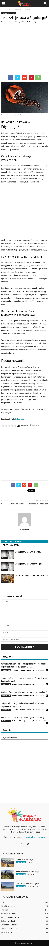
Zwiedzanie (5, 13)
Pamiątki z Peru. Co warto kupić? (28, 871)
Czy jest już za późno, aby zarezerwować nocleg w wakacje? (24, 692)
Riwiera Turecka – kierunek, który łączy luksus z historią (22, 717)
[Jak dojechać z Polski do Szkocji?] (7, 578)
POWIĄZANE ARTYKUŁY (12, 542)
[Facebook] (21, 844)
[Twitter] (27, 844)
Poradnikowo (6, 670)
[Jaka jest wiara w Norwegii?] (7, 566)
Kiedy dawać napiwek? (38, 504)
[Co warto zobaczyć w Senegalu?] (7, 886)
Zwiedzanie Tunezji (9, 928)
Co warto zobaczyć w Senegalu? (27, 883)
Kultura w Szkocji (8, 921)
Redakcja (9, 22)
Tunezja (4, 910)
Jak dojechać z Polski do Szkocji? (31, 575)
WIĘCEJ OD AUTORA (11, 545)
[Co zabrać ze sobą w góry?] (7, 862)
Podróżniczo (6, 684)
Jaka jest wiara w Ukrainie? (28, 552)
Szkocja (13, 13)
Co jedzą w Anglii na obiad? (12, 504)
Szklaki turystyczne (8, 906)
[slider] (8, 425)
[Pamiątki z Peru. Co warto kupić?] (7, 874)
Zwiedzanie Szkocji (9, 925)
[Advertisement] (24, 49)
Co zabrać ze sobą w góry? (25, 859)
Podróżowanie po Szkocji (11, 917)
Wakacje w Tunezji (8, 913)
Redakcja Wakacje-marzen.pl (23, 670)
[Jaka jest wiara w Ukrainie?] (7, 554)
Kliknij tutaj (19, 419)
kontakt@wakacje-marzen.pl (33, 837)
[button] (45, 3)
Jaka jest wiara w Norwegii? (28, 563)
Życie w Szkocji (7, 932)
